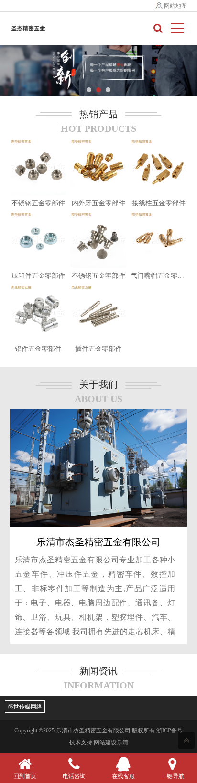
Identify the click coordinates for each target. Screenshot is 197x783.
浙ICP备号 (169, 730)
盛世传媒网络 (25, 706)
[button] (89, 89)
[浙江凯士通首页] (28, 28)
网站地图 (175, 5)
